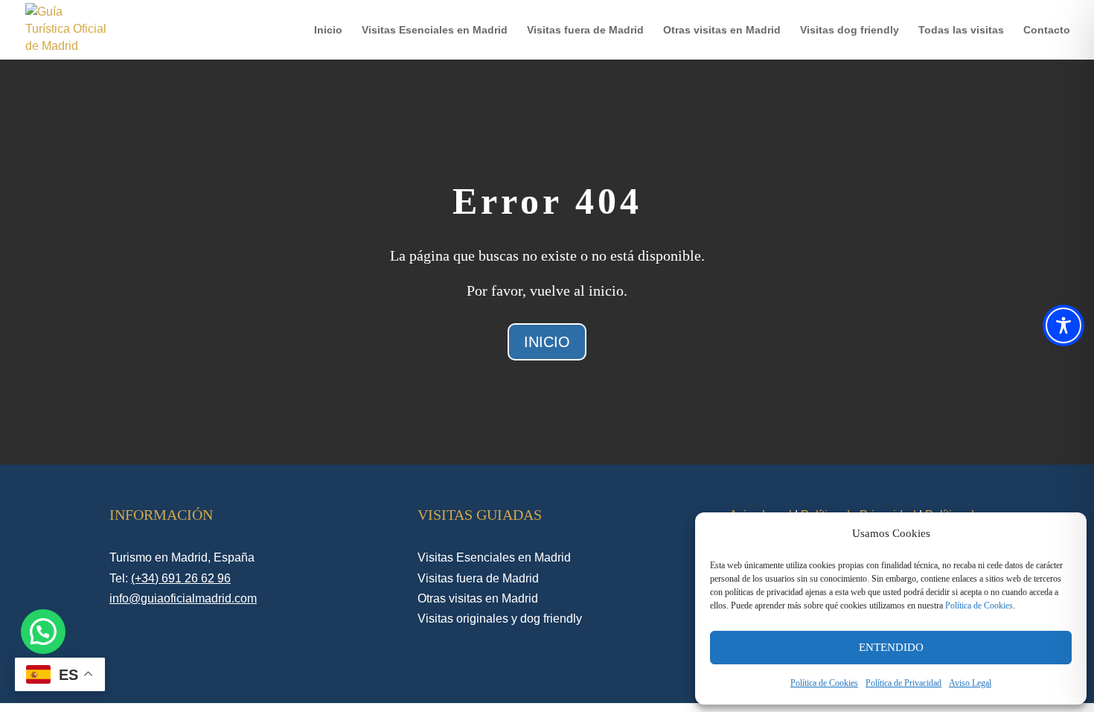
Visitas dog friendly (849, 30)
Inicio (328, 30)
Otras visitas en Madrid (722, 30)
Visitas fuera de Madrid (585, 30)
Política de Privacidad (903, 683)
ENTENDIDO (891, 647)
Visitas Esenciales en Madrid (435, 30)
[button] (43, 631)
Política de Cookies (979, 605)
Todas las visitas (961, 30)
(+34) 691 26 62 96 (181, 578)
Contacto (1046, 30)
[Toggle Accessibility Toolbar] (1063, 325)
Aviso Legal (970, 683)
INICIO (547, 342)
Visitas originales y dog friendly (500, 618)
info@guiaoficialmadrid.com (183, 598)
